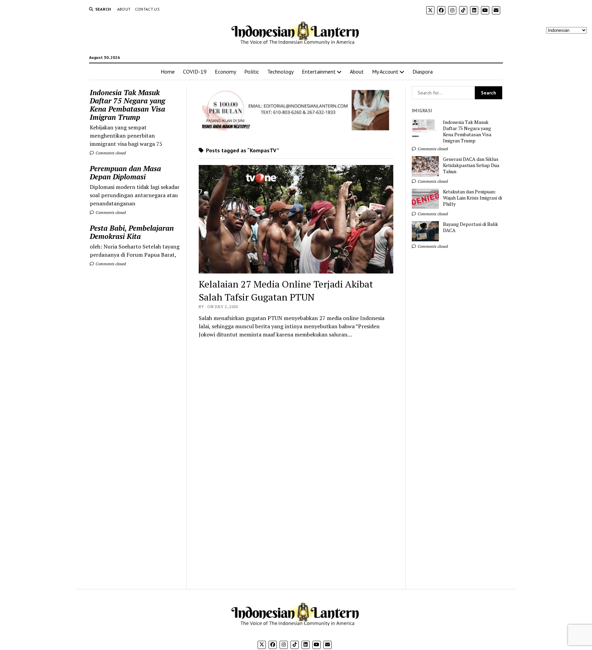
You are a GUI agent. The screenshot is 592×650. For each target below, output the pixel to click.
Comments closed (110, 152)
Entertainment (319, 71)
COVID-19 (195, 71)
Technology (280, 71)
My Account (385, 71)
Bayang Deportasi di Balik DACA (470, 227)
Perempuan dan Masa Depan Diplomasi (125, 172)
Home (168, 71)
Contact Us (147, 9)
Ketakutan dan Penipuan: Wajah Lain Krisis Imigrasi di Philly (472, 198)
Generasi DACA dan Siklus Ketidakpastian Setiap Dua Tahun (471, 165)
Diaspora (422, 71)
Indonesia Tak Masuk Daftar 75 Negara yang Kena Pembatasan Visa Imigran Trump (127, 104)
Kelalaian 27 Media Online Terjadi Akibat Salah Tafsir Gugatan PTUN (286, 290)
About (124, 9)
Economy (225, 71)
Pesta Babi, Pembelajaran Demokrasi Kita (132, 232)
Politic (251, 71)
